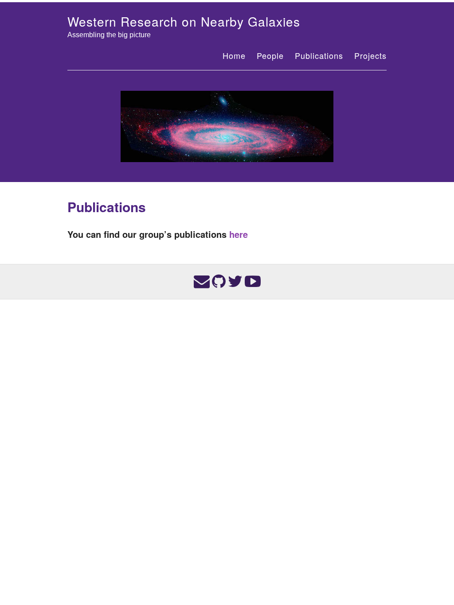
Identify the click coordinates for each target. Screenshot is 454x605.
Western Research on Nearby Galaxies (183, 21)
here (238, 234)
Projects (370, 55)
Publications (319, 55)
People (270, 55)
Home (234, 55)
